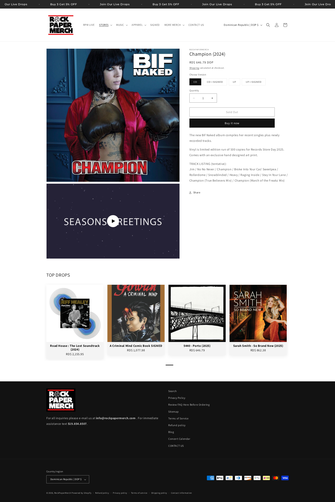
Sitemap (173, 411)
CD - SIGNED (217, 82)
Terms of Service (178, 418)
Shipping (194, 67)
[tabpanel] (74, 322)
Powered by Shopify (82, 493)
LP (236, 82)
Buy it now (232, 123)
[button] (105, 25)
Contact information (181, 493)
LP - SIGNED (256, 82)
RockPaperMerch (62, 493)
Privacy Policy (176, 398)
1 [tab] (167, 367)
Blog (171, 432)
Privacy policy (120, 493)
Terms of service (139, 493)
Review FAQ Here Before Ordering (189, 405)
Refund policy (177, 425)
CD (197, 82)
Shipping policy (159, 493)
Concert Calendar (179, 439)
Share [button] (196, 192)
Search (172, 391)
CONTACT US (176, 445)
